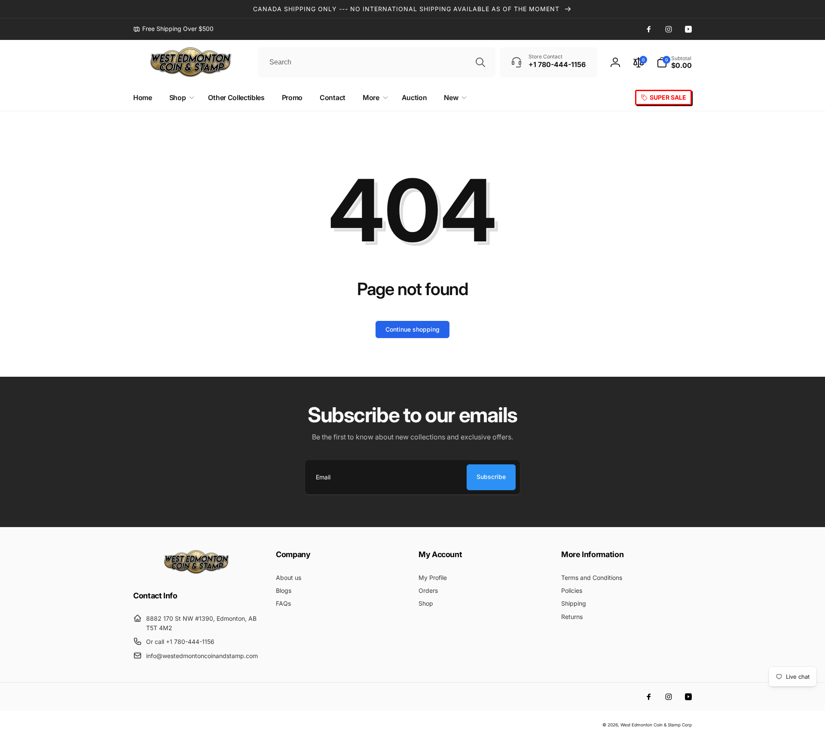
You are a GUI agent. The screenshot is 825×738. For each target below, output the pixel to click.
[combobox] (376, 62)
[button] (674, 62)
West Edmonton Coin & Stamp (650, 724)
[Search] (480, 62)
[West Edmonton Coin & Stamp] (198, 572)
